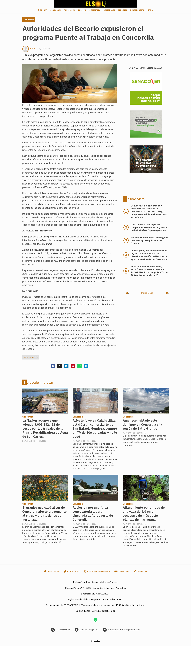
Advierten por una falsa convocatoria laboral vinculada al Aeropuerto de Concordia (93, 513)
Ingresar (141, 571)
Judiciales (95, 10)
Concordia (55, 10)
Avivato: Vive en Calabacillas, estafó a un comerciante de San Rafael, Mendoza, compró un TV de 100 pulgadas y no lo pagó (95, 428)
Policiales (69, 10)
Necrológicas (137, 10)
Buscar (43, 10)
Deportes (122, 10)
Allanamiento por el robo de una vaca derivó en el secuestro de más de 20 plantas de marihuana (144, 513)
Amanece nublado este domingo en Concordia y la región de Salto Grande (142, 424)
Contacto (123, 571)
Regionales (109, 10)
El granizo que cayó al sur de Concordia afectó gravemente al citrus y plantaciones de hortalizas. (44, 513)
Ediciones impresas (98, 571)
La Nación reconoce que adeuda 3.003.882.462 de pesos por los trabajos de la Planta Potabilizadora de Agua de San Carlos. (45, 428)
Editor (32, 48)
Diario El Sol (147, 292)
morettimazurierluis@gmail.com (124, 629)
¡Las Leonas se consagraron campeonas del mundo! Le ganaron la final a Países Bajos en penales (149, 227)
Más (149, 10)
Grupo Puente (31, 357)
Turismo (82, 10)
